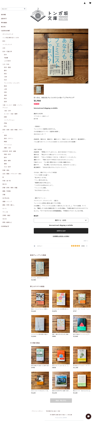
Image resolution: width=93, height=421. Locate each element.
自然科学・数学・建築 (9, 151)
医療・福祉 (6, 170)
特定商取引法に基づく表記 (53, 411)
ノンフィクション (9, 120)
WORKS (4, 22)
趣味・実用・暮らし (9, 205)
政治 (5, 98)
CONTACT (5, 226)
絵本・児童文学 (7, 51)
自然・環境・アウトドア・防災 (12, 174)
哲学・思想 (7, 67)
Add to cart (61, 231)
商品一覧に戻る (61, 400)
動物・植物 (7, 160)
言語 (5, 95)
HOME (3, 14)
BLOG (3, 27)
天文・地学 (7, 167)
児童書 (6, 58)
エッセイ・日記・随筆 (10, 114)
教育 (5, 86)
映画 (5, 141)
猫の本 (5, 184)
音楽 (5, 135)
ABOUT (4, 18)
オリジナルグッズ (8, 34)
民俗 (5, 73)
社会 (5, 80)
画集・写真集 (7, 191)
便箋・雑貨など (7, 222)
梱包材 (36, 216)
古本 (4, 48)
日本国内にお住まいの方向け (61, 236)
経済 (5, 101)
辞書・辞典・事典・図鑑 (10, 187)
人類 (5, 77)
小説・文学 (7, 111)
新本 (4, 41)
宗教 (5, 92)
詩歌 (5, 117)
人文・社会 (6, 64)
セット (5, 208)
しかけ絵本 (7, 61)
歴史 (5, 70)
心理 (5, 89)
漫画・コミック (7, 201)
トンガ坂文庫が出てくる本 (11, 37)
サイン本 (5, 212)
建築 (5, 164)
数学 (5, 157)
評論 (5, 123)
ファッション (8, 145)
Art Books (6, 198)
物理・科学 (7, 154)
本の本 (5, 219)
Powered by (59, 417)
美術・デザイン (8, 138)
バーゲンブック (7, 44)
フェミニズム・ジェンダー (12, 83)
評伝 (5, 126)
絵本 (5, 54)
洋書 (4, 194)
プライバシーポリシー (37, 411)
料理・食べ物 (7, 181)
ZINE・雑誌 (6, 215)
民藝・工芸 (7, 148)
